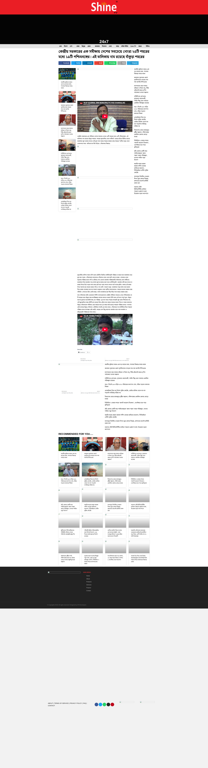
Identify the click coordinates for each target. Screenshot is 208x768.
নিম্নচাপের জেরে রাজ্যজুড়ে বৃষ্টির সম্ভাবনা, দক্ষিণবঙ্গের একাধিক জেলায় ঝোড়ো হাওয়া (141, 133)
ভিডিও (148, 46)
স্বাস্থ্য (117, 46)
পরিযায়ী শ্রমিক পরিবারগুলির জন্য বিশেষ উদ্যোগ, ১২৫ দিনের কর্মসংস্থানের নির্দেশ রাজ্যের (91, 533)
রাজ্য (78, 46)
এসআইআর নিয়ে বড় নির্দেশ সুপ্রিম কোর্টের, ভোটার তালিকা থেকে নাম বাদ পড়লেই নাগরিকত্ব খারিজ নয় (66, 205)
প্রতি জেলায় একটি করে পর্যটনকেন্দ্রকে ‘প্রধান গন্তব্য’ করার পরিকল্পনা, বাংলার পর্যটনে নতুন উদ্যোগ (140, 155)
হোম (60, 46)
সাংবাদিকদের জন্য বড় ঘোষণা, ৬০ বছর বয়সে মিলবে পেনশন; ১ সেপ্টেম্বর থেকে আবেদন (115, 558)
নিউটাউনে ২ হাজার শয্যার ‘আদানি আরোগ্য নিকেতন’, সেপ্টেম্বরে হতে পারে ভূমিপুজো (141, 143)
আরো (140, 46)
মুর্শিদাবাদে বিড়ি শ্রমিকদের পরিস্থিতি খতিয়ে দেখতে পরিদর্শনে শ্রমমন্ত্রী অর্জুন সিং (68, 532)
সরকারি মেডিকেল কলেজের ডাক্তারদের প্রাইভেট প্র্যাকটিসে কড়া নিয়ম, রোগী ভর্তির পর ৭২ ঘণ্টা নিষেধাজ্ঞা (138, 533)
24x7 (104, 41)
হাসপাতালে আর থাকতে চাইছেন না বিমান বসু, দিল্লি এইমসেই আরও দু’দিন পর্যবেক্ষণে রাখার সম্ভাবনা (67, 132)
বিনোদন (104, 46)
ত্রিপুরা (83, 46)
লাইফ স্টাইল (124, 46)
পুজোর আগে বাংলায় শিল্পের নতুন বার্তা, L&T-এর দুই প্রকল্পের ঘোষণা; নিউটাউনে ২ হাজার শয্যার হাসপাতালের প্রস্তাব (91, 560)
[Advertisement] (104, 26)
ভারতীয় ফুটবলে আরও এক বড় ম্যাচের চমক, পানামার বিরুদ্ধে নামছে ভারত (66, 85)
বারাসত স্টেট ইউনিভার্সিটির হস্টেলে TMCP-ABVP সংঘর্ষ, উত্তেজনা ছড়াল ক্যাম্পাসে (141, 190)
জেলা (89, 46)
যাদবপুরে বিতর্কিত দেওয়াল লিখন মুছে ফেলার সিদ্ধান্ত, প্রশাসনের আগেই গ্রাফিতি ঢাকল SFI (141, 179)
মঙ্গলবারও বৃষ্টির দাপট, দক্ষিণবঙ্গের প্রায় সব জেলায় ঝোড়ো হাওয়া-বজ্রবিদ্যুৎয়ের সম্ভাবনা (68, 559)
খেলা (110, 46)
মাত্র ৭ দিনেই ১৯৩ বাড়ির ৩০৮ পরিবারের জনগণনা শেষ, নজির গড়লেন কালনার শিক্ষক (66, 181)
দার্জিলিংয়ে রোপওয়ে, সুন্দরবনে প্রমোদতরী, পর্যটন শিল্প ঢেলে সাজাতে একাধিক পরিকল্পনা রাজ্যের (66, 157)
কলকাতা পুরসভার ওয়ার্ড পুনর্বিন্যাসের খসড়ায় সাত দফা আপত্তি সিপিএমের (67, 108)
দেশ (71, 46)
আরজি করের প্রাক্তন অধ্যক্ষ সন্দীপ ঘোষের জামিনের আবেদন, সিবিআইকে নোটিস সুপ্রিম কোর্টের (141, 168)
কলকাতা (97, 46)
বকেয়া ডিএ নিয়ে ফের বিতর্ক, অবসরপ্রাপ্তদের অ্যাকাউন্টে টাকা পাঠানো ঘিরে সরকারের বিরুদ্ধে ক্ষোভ (139, 559)
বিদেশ (66, 46)
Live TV (133, 46)
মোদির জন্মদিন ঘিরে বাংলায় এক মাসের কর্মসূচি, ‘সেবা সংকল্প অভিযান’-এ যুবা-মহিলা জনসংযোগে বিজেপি (115, 533)
